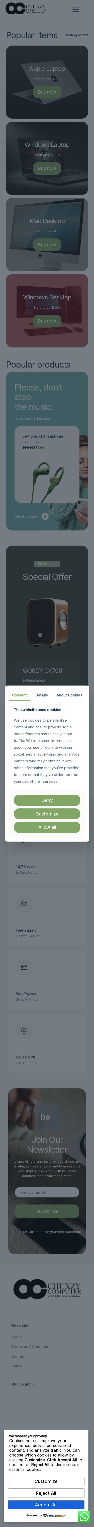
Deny (47, 800)
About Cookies (69, 695)
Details (42, 695)
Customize (46, 1481)
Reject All (46, 1493)
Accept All (46, 1504)
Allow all (47, 827)
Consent (19, 695)
